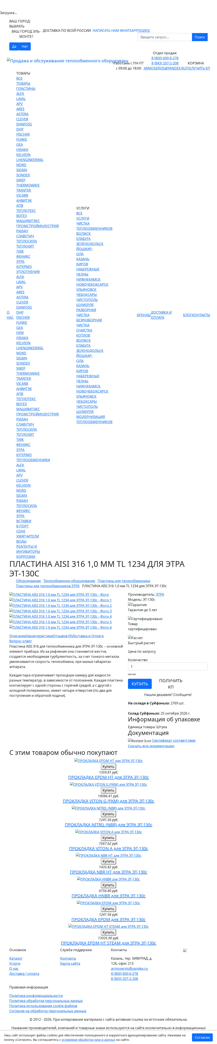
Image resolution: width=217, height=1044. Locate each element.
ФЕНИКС (23, 256)
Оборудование (28, 580)
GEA (19, 144)
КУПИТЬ (140, 684)
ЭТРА (20, 261)
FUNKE (21, 139)
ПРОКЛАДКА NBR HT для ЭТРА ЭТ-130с (108, 872)
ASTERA (22, 114)
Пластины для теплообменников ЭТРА (47, 586)
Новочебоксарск (92, 284)
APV (19, 104)
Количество (138, 660)
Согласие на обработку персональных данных (47, 1011)
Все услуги (82, 216)
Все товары (23, 81)
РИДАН (22, 231)
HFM (20, 332)
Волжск (83, 233)
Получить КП (198, 68)
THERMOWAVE (28, 185)
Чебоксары (86, 294)
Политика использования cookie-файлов (43, 1006)
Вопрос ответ (20, 641)
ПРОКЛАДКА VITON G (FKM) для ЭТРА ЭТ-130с (108, 801)
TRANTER (23, 190)
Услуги (14, 963)
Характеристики (39, 636)
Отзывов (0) (62, 636)
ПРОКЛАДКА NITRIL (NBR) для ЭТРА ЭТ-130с (108, 825)
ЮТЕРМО (24, 266)
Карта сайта (70, 963)
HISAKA (22, 149)
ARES (20, 109)
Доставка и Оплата (161, 315)
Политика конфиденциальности (36, 995)
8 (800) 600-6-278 (165, 58)
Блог (187, 315)
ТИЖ (20, 251)
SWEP (20, 180)
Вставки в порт (23, 523)
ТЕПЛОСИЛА (26, 241)
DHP (20, 129)
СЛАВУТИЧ (25, 236)
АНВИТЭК (24, 200)
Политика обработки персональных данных (46, 1000)
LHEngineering (29, 160)
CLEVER (22, 119)
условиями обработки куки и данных (88, 1040)
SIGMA (21, 170)
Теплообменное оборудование (69, 580)
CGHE (20, 531)
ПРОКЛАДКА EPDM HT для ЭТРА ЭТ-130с (108, 777)
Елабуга (83, 238)
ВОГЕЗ (21, 215)
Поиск (200, 37)
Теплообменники (33, 460)
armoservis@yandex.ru (165, 68)
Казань (82, 259)
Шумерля (84, 304)
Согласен (202, 1037)
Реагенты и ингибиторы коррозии (28, 551)
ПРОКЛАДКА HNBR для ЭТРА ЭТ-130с (109, 896)
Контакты (201, 315)
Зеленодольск (89, 243)
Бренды (144, 315)
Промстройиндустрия (37, 226)
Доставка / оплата (24, 973)
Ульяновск (86, 289)
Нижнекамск (88, 279)
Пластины (25, 88)
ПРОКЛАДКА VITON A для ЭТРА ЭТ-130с (108, 848)
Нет (25, 46)
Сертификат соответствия (173, 740)
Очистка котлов (84, 333)
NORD (21, 165)
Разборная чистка (86, 312)
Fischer (23, 134)
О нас (10, 315)
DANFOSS (24, 124)
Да (14, 46)
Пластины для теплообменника (124, 580)
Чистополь (87, 299)
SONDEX (23, 175)
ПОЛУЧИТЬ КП (170, 684)
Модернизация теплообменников (94, 419)
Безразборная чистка (89, 323)
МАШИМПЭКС (28, 221)
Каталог (15, 958)
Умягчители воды (27, 539)
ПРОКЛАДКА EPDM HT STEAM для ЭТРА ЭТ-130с (108, 943)
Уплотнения (28, 271)
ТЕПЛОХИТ (25, 246)
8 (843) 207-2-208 (165, 63)
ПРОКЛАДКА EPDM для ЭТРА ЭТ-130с (108, 919)
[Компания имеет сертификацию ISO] (184, 950)
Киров (82, 264)
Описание (17, 636)
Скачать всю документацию (151, 746)
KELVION (23, 154)
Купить (108, 766)
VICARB (22, 195)
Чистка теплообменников (94, 226)
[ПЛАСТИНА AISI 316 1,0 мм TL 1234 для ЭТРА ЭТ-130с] (59, 594)
